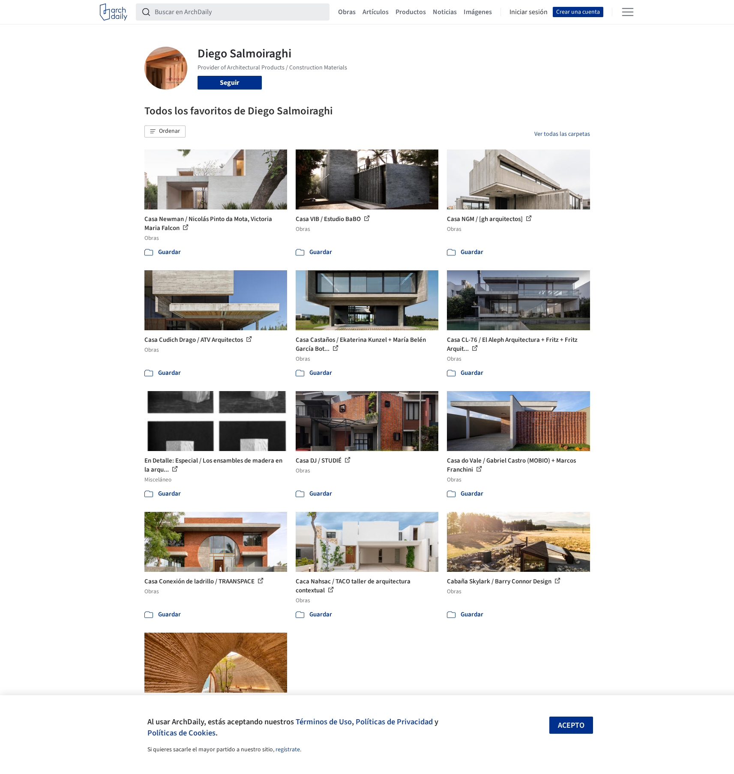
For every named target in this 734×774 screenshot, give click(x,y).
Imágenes (478, 12)
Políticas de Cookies (181, 732)
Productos (410, 12)
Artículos (376, 12)
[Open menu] (628, 12)
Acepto (571, 725)
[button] (165, 131)
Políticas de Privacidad (394, 721)
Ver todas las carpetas (562, 134)
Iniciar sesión (528, 12)
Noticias (445, 12)
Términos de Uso (324, 721)
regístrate (288, 749)
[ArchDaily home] (113, 12)
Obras (347, 12)
